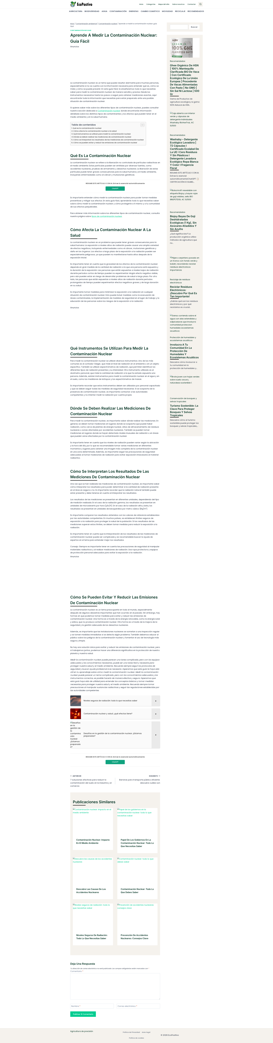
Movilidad (167, 11)
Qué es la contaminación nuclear (87, 128)
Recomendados (196, 11)
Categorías (150, 4)
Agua (104, 11)
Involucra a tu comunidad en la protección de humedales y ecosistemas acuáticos (184, 351)
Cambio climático (150, 11)
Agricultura (75, 11)
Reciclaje (180, 11)
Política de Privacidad (131, 1032)
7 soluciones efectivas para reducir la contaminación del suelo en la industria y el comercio (91, 781)
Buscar (194, 27)
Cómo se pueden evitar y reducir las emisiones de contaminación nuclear (105, 142)
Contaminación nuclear (80, 30)
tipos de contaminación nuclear (106, 216)
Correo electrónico (127, 1006)
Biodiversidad (92, 11)
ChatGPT (115, 188)
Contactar (191, 4)
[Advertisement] (115, 63)
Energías (133, 11)
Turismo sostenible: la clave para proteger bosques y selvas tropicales (184, 410)
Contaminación (118, 11)
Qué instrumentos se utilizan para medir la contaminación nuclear (102, 134)
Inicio (141, 4)
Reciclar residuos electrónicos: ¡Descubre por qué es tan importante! (183, 291)
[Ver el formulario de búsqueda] (200, 4)
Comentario (76, 971)
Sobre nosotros (178, 4)
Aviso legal (146, 1032)
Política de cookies (136, 1038)
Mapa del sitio (163, 4)
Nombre (75, 1006)
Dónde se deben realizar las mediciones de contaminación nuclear (102, 137)
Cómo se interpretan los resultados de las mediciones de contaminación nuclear (108, 140)
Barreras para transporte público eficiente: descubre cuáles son (139, 779)
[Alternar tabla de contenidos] (141, 125)
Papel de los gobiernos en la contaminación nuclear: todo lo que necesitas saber (137, 843)
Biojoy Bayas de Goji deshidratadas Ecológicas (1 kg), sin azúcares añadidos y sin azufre (183, 223)
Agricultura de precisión (81, 1031)
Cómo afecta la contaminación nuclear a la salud (95, 131)
